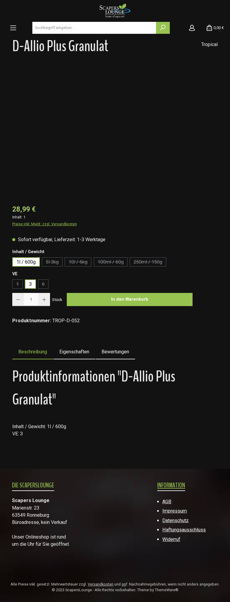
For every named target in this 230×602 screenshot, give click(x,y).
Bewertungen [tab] (115, 352)
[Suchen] (163, 28)
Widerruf (171, 539)
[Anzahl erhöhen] (44, 299)
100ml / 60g (113, 263)
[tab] (32, 351)
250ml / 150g (150, 263)
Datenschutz (175, 520)
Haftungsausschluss (184, 530)
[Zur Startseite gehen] (115, 10)
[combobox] (94, 28)
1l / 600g (26, 262)
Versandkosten (101, 584)
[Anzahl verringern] (18, 299)
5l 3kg (54, 263)
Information (171, 485)
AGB (166, 501)
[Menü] (13, 28)
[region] (115, 132)
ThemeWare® (166, 590)
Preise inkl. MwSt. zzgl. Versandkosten (44, 224)
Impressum (174, 511)
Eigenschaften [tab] (74, 352)
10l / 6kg (80, 263)
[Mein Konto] (192, 28)
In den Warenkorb (129, 299)
